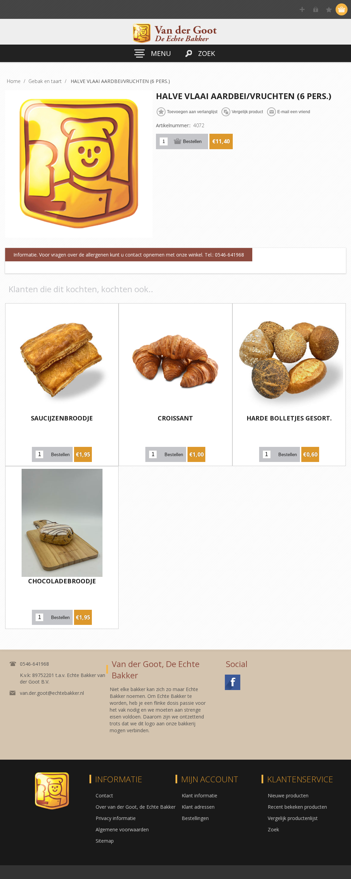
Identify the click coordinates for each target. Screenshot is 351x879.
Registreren (302, 9)
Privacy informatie (116, 818)
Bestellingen (195, 818)
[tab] (128, 255)
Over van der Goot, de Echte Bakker (136, 807)
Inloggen (316, 9)
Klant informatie (199, 795)
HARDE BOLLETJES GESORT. (289, 418)
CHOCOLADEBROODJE (62, 581)
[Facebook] (232, 682)
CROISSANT (175, 418)
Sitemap (105, 841)
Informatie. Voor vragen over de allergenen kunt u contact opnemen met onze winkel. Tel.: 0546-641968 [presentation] (128, 254)
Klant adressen (198, 807)
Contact (104, 795)
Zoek (273, 829)
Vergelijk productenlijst (293, 818)
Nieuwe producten (288, 795)
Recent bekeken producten (297, 807)
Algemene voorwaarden (122, 829)
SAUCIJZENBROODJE (62, 418)
